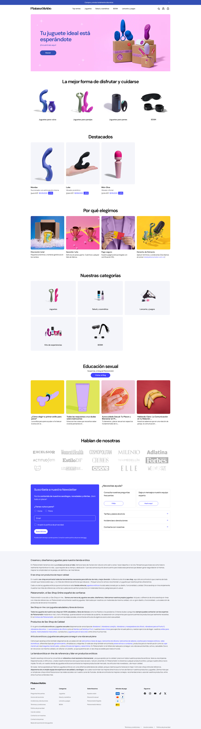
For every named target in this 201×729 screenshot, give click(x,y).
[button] (88, 8)
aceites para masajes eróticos (148, 641)
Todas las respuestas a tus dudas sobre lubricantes (81, 418)
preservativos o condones (123, 643)
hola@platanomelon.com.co (154, 257)
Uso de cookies (35, 712)
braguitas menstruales (50, 646)
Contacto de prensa (37, 719)
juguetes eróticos (93, 585)
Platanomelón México (94, 704)
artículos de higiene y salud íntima (77, 646)
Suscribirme (41, 531)
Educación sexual (93, 697)
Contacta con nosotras (38, 716)
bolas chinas (105, 629)
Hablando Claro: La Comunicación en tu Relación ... (152, 418)
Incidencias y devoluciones (39, 701)
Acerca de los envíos (37, 697)
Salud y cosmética (102, 8)
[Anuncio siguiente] (169, 2)
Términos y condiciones (38, 704)
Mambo (76, 629)
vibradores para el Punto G (155, 626)
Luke (68, 187)
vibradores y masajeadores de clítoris (130, 626)
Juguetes (88, 8)
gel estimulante (60, 643)
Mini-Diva (105, 187)
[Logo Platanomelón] (38, 685)
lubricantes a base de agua (91, 641)
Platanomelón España (94, 701)
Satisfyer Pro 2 (87, 629)
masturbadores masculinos (47, 632)
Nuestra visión (91, 694)
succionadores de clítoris (57, 629)
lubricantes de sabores (128, 641)
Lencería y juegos (64, 701)
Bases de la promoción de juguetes (42, 723)
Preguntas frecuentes (38, 694)
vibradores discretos (38, 629)
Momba (34, 187)
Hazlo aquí (148, 503)
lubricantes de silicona (110, 641)
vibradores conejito (109, 626)
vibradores (96, 626)
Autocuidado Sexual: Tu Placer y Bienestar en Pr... (116, 418)
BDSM (61, 704)
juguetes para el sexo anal (78, 632)
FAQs (114, 503)
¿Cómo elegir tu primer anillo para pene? (46, 418)
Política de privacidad (37, 708)
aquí (85, 538)
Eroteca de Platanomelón (44, 617)
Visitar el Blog (100, 375)
